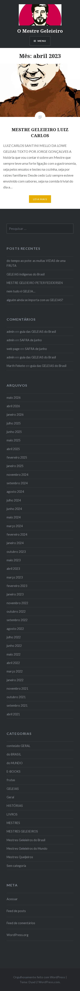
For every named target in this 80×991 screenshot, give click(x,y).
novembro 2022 (17, 603)
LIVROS (12, 814)
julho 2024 (14, 500)
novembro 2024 (17, 474)
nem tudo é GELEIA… (21, 291)
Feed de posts (16, 911)
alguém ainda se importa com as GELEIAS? (35, 300)
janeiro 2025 (15, 466)
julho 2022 (14, 637)
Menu (42, 40)
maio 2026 (13, 397)
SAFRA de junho (31, 340)
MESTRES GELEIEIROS (22, 831)
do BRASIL (14, 754)
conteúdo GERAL (18, 746)
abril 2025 (13, 449)
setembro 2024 (17, 483)
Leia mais (40, 199)
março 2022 (15, 671)
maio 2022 (13, 654)
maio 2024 (13, 517)
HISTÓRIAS (15, 805)
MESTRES (13, 823)
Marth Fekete (16, 366)
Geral (10, 797)
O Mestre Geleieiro (40, 31)
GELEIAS (13, 788)
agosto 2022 (15, 628)
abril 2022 (13, 663)
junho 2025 (14, 432)
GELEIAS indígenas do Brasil (26, 274)
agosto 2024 (15, 491)
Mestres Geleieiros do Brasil (26, 840)
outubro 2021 (16, 697)
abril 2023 (13, 568)
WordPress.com (49, 982)
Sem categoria (16, 865)
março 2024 (15, 526)
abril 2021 (13, 714)
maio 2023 (13, 560)
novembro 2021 (17, 688)
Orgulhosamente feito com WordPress (39, 977)
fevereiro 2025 (17, 457)
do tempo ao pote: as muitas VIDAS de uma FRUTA (36, 263)
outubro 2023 (16, 551)
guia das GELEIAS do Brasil (38, 331)
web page (13, 349)
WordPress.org (17, 935)
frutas (11, 780)
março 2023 (15, 577)
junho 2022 (14, 645)
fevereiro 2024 (17, 534)
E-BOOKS (13, 771)
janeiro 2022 (15, 680)
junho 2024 (14, 509)
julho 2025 (14, 423)
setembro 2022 (17, 620)
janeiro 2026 (15, 414)
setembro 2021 (17, 705)
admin (11, 331)
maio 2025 (13, 440)
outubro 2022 (16, 611)
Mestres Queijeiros (20, 857)
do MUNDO (15, 763)
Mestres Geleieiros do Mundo (27, 848)
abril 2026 (13, 406)
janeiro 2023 (15, 594)
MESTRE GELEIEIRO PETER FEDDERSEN (35, 283)
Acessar (12, 899)
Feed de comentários (21, 923)
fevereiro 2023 (17, 586)
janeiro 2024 (15, 543)
